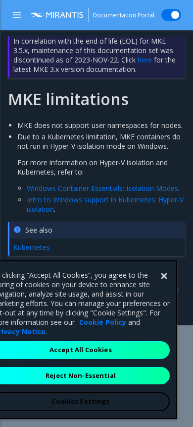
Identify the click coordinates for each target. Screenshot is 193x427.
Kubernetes (31, 247)
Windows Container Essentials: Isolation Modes (102, 188)
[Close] (164, 276)
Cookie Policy (102, 322)
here (145, 59)
